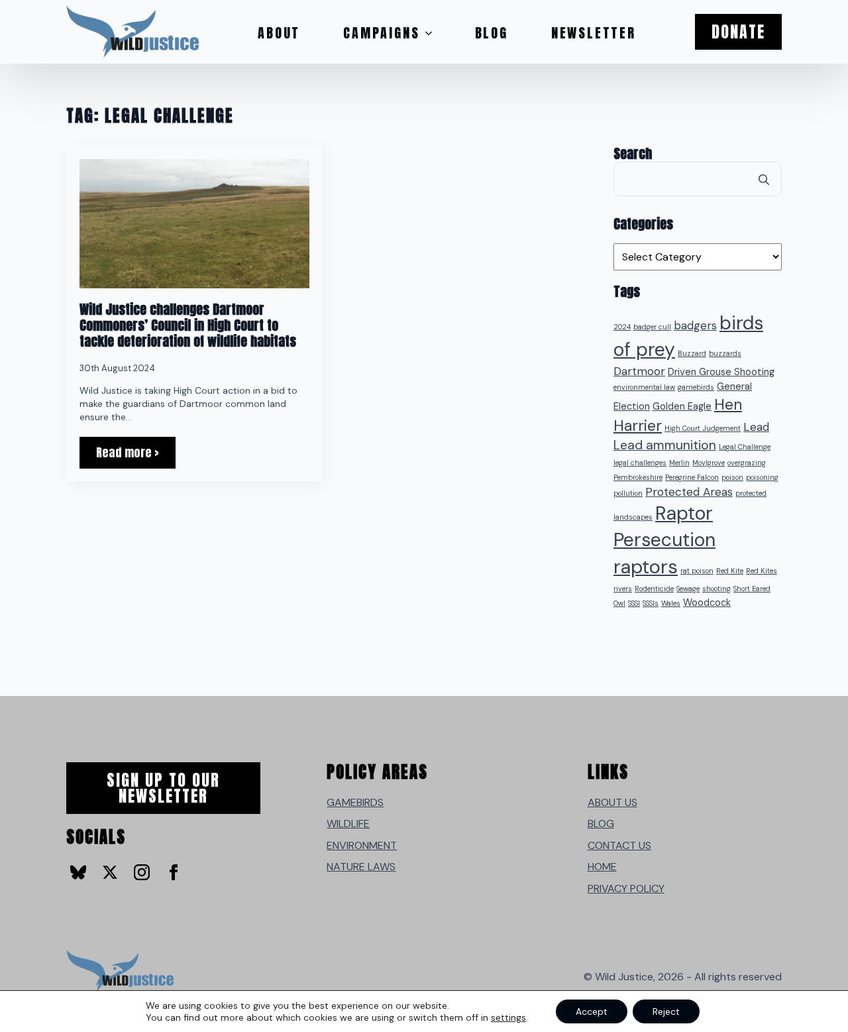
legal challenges (639, 462)
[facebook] (174, 872)
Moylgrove (708, 462)
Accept (592, 1011)
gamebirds (696, 387)
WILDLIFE (348, 824)
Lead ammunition (664, 445)
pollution (628, 493)
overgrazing (746, 462)
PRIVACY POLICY (626, 888)
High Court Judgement (702, 428)
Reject (666, 1011)
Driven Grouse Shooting (721, 372)
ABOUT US (612, 802)
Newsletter (593, 33)
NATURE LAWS (361, 867)
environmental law (644, 387)
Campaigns (381, 33)
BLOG (601, 824)
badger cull (652, 326)
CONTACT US (619, 845)
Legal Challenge (744, 446)
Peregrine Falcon (692, 477)
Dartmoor (639, 371)
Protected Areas (689, 492)
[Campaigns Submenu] (432, 33)
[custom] (78, 872)
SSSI (634, 603)
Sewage (688, 588)
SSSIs (651, 603)
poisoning (762, 477)
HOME (602, 867)
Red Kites (761, 570)
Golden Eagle (682, 406)
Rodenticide (654, 588)
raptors (645, 566)
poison (732, 477)
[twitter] (110, 872)
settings (508, 1017)
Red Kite (729, 570)
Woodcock (707, 603)
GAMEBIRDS (355, 802)
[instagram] (142, 872)
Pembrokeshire (637, 477)
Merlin (679, 462)
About (279, 33)
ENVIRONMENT (362, 845)
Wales (670, 603)
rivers (622, 588)
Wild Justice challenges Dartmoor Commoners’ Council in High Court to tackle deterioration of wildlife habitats (191, 325)
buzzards (725, 353)
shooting (716, 588)
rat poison (697, 570)
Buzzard (692, 353)
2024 (622, 326)
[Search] (764, 179)
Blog (491, 33)
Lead (756, 427)
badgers (695, 325)
